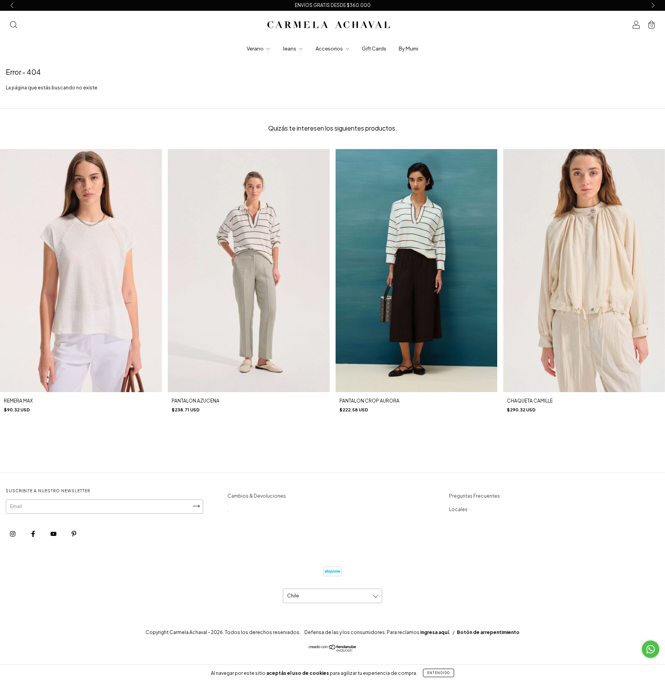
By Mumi (408, 48)
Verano (255, 48)
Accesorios (330, 48)
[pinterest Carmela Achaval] (74, 534)
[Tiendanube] (333, 650)
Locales (458, 509)
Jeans (289, 48)
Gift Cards (374, 48)
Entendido (438, 673)
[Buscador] (13, 26)
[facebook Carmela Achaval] (33, 534)
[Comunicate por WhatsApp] (650, 649)
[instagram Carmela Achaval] (13, 534)
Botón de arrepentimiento (488, 632)
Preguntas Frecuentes (474, 496)
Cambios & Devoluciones (256, 496)
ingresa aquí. (435, 632)
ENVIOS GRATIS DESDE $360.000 (333, 5)
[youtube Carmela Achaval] (54, 534)
